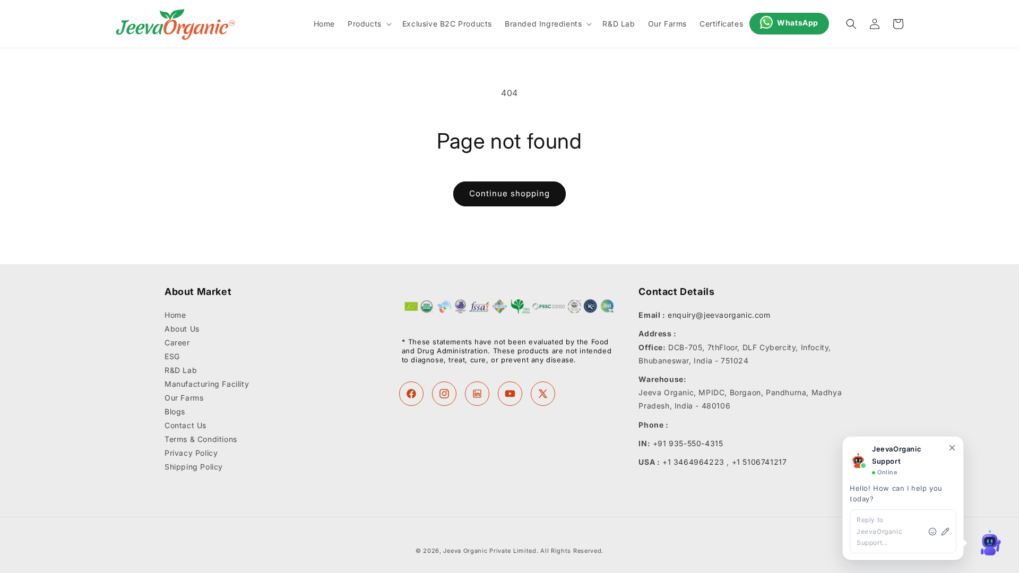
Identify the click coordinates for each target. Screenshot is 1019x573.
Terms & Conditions (201, 439)
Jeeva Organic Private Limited (489, 550)
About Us (182, 329)
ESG (172, 356)
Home (175, 315)
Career (177, 343)
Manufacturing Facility (207, 384)
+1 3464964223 (693, 461)
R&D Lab (181, 370)
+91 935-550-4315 (688, 443)
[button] (368, 24)
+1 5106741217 (759, 461)
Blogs (175, 411)
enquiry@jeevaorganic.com (719, 315)
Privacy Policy (191, 453)
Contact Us (185, 425)
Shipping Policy (194, 467)
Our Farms (184, 398)
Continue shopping (509, 193)
